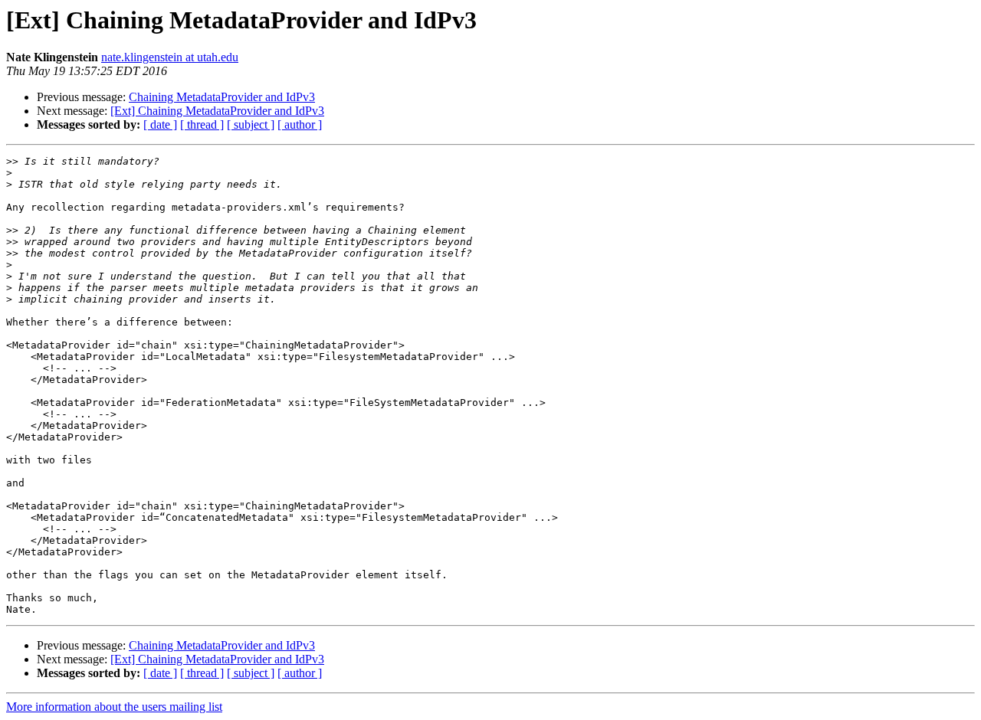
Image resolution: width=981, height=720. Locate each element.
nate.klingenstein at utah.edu (169, 57)
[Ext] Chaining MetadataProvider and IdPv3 (217, 110)
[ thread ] (202, 124)
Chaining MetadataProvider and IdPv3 (222, 96)
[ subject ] (250, 124)
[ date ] (160, 124)
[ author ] (299, 124)
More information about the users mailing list (114, 706)
